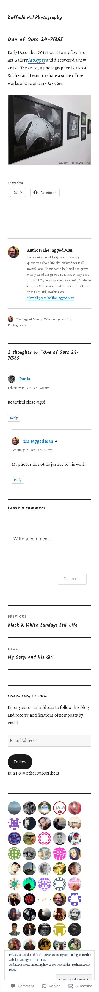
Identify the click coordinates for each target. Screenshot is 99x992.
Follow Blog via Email (27, 696)
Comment (72, 578)
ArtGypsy (36, 60)
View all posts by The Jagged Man (50, 297)
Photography (17, 325)
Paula (24, 379)
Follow (20, 762)
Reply (14, 417)
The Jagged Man (27, 319)
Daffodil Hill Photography (35, 18)
